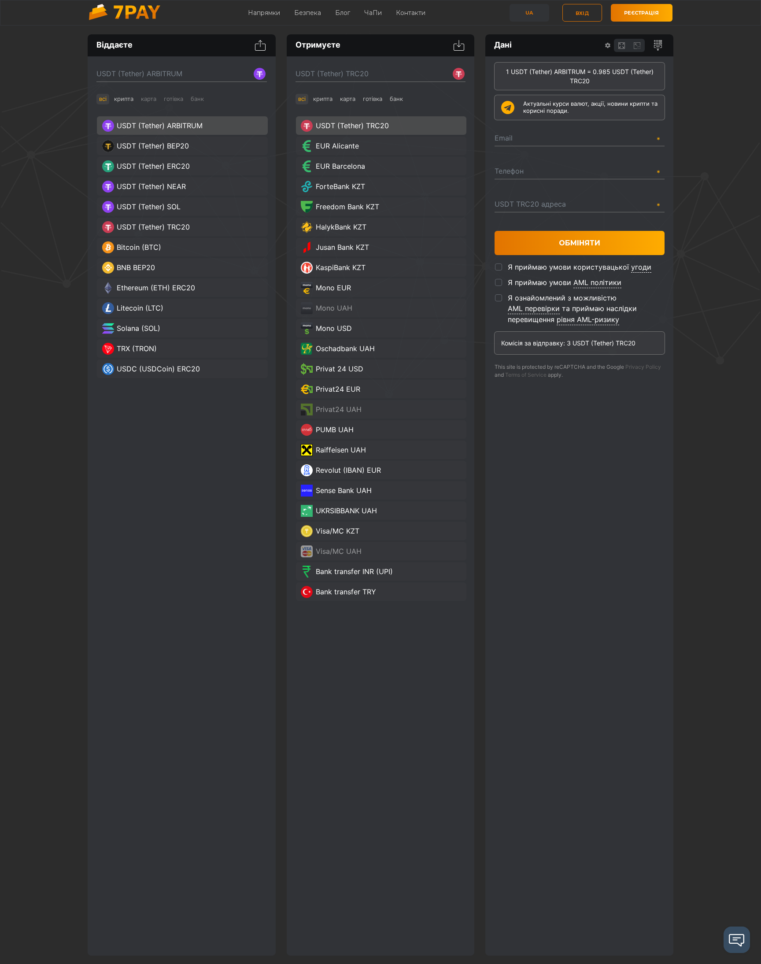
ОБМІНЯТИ (579, 243)
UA (529, 13)
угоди (641, 267)
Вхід (582, 13)
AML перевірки (534, 308)
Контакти (410, 13)
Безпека (307, 13)
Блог (342, 13)
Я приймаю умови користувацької (579, 267)
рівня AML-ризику (588, 319)
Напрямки (264, 13)
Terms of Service (526, 374)
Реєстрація (641, 13)
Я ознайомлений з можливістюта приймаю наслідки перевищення (572, 308)
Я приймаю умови (564, 282)
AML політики (597, 282)
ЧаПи (373, 13)
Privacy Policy (643, 366)
